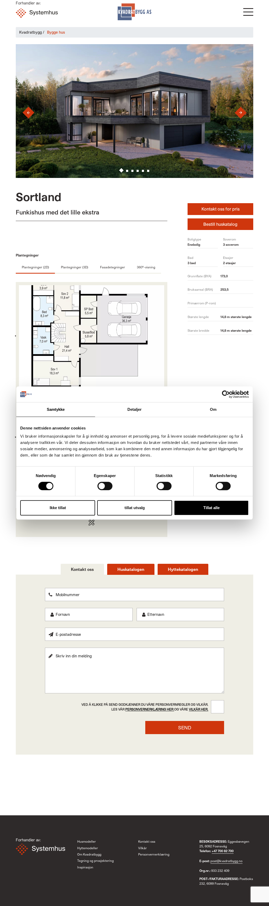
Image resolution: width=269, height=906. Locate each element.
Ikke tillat (58, 507)
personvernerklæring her (149, 709)
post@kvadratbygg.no (226, 861)
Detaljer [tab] (134, 409)
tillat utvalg (135, 507)
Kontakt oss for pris (220, 208)
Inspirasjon (85, 867)
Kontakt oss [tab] (82, 569)
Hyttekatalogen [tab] (183, 569)
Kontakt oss (146, 841)
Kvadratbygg (30, 32)
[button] (248, 12)
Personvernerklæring (153, 854)
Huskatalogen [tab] (130, 569)
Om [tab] (213, 409)
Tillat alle (211, 507)
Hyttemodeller (87, 848)
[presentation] (24, 112)
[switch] (104, 486)
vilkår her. (198, 709)
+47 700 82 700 (223, 851)
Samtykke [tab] (56, 409)
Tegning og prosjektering (95, 860)
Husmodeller (86, 841)
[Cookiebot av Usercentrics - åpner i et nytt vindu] (226, 394)
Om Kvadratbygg (89, 854)
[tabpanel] (134, 661)
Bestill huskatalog (220, 224)
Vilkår (142, 848)
